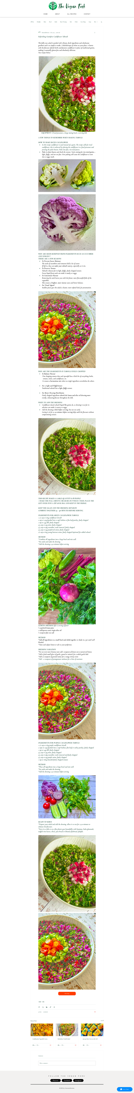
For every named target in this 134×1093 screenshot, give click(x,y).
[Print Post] (54, 1007)
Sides (71, 22)
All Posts (32, 22)
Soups (90, 22)
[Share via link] (50, 1007)
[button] (101, 22)
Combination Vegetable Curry (39, 1039)
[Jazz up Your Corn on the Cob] (92, 1030)
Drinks (76, 22)
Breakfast (39, 22)
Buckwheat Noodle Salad (64, 1039)
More (95, 22)
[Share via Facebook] (39, 1007)
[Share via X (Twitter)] (43, 1007)
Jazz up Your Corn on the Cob (90, 1039)
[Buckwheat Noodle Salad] (67, 1030)
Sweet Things (83, 22)
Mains (45, 22)
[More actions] (95, 32)
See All (102, 1020)
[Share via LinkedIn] (46, 1007)
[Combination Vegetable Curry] (42, 1030)
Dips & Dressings (63, 22)
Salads (56, 22)
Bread (50, 22)
